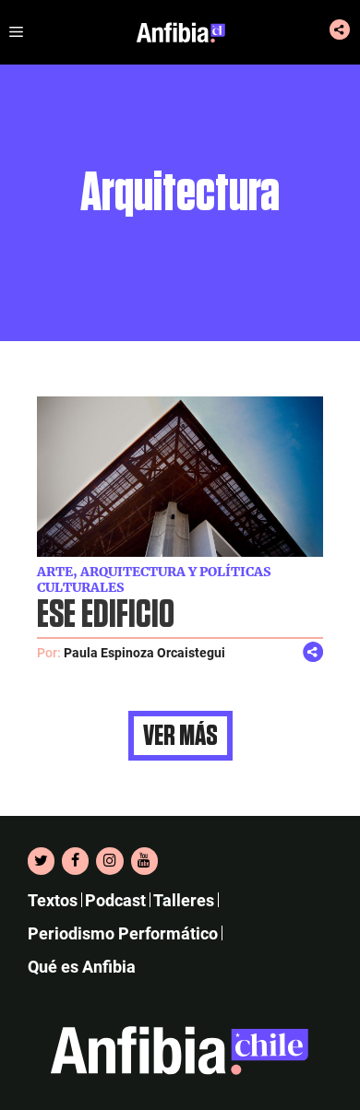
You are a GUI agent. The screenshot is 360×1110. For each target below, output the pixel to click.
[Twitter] (41, 861)
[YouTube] (144, 861)
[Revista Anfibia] (181, 32)
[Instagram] (109, 861)
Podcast (115, 900)
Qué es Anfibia (82, 966)
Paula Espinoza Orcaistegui (144, 652)
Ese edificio (105, 615)
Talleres (183, 900)
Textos (53, 900)
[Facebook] (75, 861)
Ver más (180, 735)
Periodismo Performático (123, 933)
